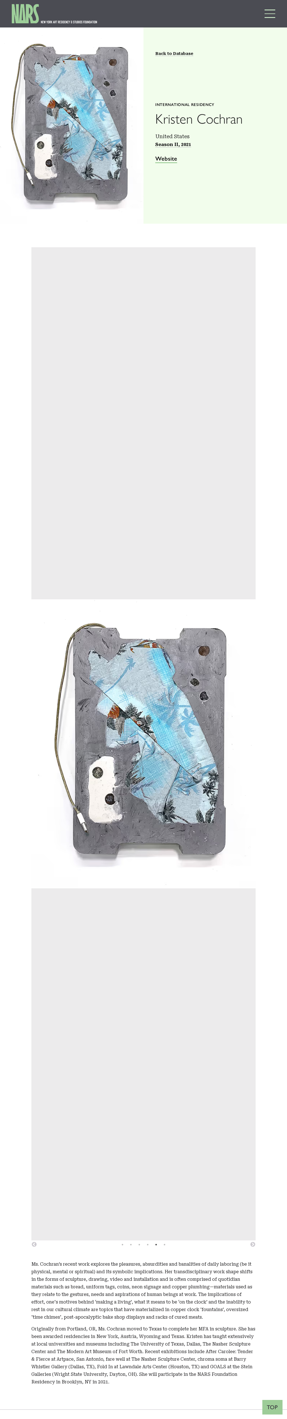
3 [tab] (139, 1244)
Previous (34, 1244)
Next (253, 1244)
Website (166, 159)
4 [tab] (148, 1244)
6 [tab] (164, 1244)
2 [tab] (131, 1244)
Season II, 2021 (173, 144)
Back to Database (174, 53)
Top (272, 1407)
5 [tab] (156, 1244)
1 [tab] (122, 1244)
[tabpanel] (143, 743)
